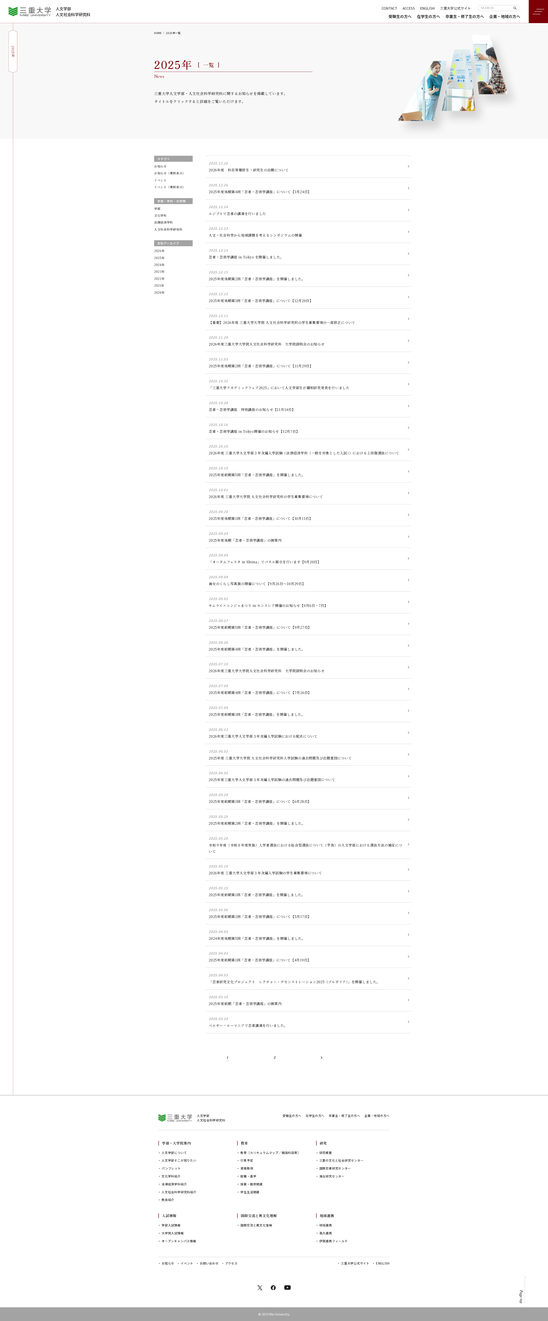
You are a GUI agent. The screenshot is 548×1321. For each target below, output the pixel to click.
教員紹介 (168, 1200)
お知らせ (160, 166)
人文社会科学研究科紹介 (179, 1192)
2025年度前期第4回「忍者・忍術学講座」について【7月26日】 (260, 692)
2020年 (159, 292)
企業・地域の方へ (504, 16)
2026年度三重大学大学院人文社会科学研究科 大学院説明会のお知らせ (267, 344)
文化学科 (160, 215)
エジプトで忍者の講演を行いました (237, 213)
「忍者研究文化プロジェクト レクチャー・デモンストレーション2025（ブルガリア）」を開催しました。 (294, 981)
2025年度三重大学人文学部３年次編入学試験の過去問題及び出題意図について (272, 779)
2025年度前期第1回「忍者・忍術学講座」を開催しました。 (257, 894)
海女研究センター (332, 1176)
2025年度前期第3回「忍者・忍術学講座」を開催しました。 (257, 714)
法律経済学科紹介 (174, 1184)
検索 (515, 8)
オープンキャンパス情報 (179, 1241)
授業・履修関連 (251, 1184)
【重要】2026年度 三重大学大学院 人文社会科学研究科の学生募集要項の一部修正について (282, 322)
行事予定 (246, 1160)
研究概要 (325, 1153)
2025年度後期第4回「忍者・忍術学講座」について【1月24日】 (260, 191)
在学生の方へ (428, 16)
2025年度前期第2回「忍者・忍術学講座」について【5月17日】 (260, 916)
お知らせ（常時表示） (170, 173)
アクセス (231, 1263)
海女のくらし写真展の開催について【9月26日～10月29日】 (257, 583)
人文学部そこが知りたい (179, 1160)
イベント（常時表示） (170, 187)
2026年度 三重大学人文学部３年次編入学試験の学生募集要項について (265, 872)
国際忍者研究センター (335, 1168)
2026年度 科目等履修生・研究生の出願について (249, 170)
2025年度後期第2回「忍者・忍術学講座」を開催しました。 (257, 278)
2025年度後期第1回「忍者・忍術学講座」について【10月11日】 (261, 518)
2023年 (159, 271)
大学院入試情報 (173, 1233)
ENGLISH (427, 8)
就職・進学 (248, 1176)
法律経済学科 (163, 222)
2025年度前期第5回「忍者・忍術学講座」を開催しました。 (257, 474)
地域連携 (325, 1225)
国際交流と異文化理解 (256, 1225)
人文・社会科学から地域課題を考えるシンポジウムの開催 (255, 235)
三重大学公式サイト (455, 8)
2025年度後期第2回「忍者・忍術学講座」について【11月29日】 (261, 365)
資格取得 (246, 1168)
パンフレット (171, 1168)
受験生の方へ (400, 16)
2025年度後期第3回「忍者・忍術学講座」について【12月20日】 (261, 300)
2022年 (159, 278)
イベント (160, 180)
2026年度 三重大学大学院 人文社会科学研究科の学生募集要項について (266, 496)
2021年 (159, 285)
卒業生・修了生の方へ (464, 16)
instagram (287, 1287)
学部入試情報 (171, 1225)
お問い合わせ (209, 1263)
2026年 (159, 251)
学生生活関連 (249, 1192)
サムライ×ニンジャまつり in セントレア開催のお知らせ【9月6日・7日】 (268, 605)
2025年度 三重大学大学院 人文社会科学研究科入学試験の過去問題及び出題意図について (280, 758)
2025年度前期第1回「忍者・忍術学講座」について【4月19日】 (260, 960)
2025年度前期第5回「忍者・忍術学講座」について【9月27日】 (260, 627)
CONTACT (389, 8)
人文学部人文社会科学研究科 (73, 11)
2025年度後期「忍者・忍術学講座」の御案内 (245, 540)
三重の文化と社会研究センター (341, 1160)
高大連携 (325, 1233)
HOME (158, 33)
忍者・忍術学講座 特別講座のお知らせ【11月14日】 (252, 409)
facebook (273, 1287)
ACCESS (409, 8)
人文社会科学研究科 (168, 229)
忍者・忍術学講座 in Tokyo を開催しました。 (246, 257)
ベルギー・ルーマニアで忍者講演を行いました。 (248, 1025)
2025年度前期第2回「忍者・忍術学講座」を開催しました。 (257, 823)
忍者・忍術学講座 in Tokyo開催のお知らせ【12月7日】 (254, 431)
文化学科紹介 (171, 1176)
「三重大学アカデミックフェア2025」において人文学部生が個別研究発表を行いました (279, 387)
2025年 (159, 258)
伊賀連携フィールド (333, 1241)
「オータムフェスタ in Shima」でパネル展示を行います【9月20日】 (265, 561)
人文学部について (174, 1153)
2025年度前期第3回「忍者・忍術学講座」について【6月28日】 (260, 801)
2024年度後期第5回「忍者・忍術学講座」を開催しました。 (257, 938)
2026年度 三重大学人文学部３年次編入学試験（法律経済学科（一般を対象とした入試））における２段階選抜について (304, 453)
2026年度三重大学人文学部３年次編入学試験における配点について (263, 736)
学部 (157, 208)
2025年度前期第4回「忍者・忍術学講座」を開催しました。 (257, 649)
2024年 (159, 264)
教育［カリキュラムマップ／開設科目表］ (270, 1153)
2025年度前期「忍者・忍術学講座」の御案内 (245, 1003)
